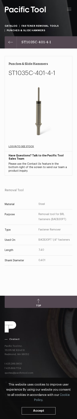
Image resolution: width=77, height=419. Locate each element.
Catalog (11, 26)
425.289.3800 (14, 363)
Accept (38, 410)
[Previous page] (11, 42)
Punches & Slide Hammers (26, 30)
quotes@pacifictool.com (19, 373)
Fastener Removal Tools (40, 26)
